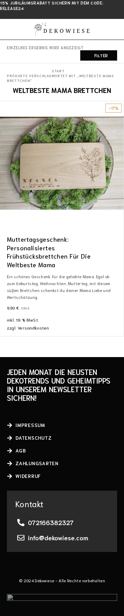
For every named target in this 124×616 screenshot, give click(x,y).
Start (58, 71)
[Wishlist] (5, 108)
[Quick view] (5, 117)
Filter (101, 55)
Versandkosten (33, 327)
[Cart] (114, 29)
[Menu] (11, 29)
